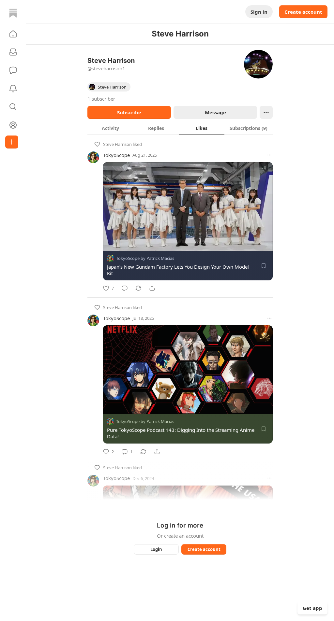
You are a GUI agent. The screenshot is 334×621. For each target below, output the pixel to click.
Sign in (258, 11)
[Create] (11, 141)
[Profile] (13, 125)
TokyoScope (116, 155)
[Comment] (124, 288)
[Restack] (138, 288)
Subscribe (129, 112)
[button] (13, 34)
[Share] (152, 288)
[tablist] (180, 127)
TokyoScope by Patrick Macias (145, 258)
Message (215, 112)
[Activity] (13, 88)
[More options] (269, 155)
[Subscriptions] (13, 52)
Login (156, 549)
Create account (303, 11)
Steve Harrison (117, 144)
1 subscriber (101, 98)
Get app (312, 608)
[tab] (110, 127)
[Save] (263, 266)
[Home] (13, 13)
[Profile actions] (266, 112)
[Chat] (13, 70)
